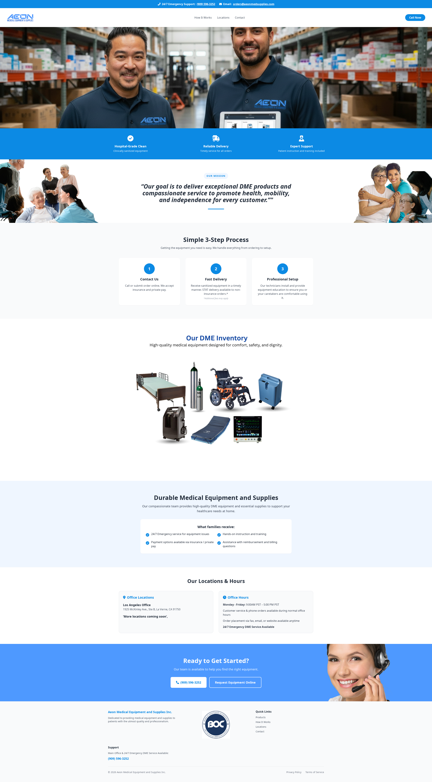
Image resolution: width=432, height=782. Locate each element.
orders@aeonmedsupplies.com (253, 4)
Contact (240, 17)
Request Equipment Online (235, 682)
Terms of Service (314, 772)
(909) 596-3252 (206, 4)
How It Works (203, 17)
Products (261, 717)
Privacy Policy (293, 772)
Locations (223, 17)
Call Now (415, 17)
